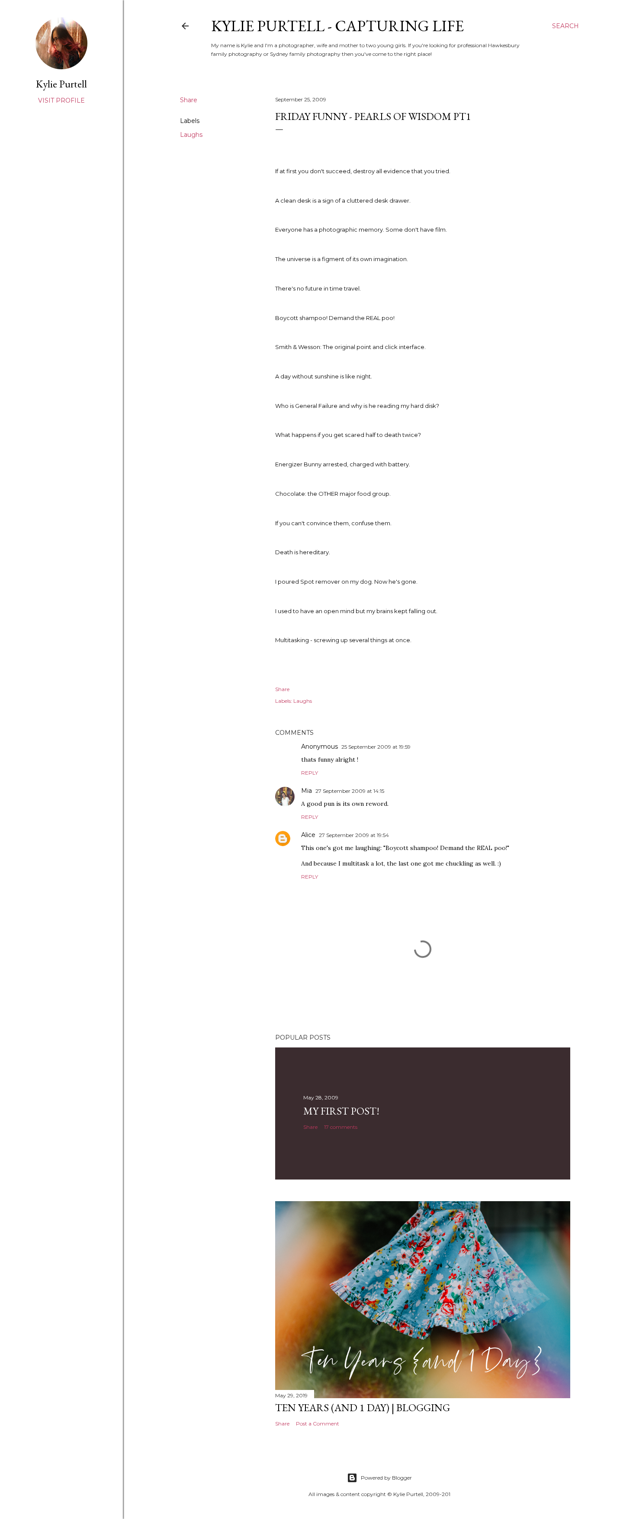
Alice (308, 835)
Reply (309, 772)
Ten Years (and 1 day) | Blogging (362, 1407)
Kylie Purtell (61, 83)
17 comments (340, 1127)
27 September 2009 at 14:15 (349, 791)
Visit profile (61, 100)
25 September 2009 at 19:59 (376, 746)
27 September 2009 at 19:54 (354, 835)
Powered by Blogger (386, 1477)
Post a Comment (317, 1423)
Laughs (191, 135)
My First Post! (341, 1111)
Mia (306, 791)
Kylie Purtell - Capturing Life (337, 26)
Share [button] (188, 100)
